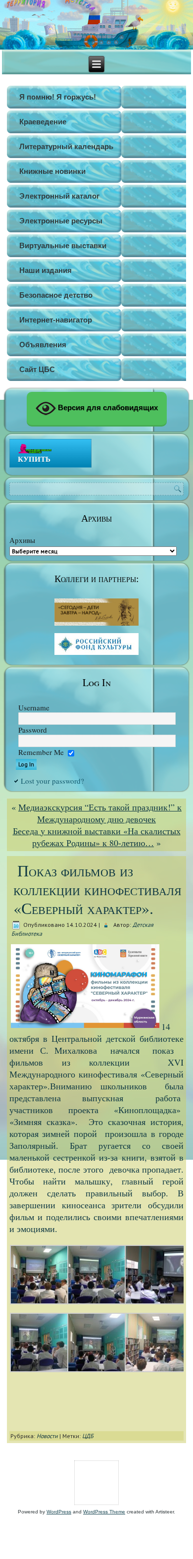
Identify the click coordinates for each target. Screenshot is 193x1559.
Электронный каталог (59, 196)
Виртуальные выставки (62, 245)
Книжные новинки (52, 171)
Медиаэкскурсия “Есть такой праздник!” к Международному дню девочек (100, 813)
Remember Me (41, 752)
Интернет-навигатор (55, 320)
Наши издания (45, 270)
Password (32, 730)
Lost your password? (52, 781)
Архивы (22, 540)
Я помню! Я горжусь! (57, 97)
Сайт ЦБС (37, 369)
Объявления (42, 344)
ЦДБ (88, 1436)
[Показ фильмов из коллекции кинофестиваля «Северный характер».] (39, 1301)
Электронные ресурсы (60, 220)
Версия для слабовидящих (107, 407)
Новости (47, 1436)
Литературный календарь (66, 146)
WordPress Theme (104, 1511)
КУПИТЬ (34, 458)
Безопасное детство (56, 295)
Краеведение (42, 121)
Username (33, 707)
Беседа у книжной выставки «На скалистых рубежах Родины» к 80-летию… (97, 837)
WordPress (59, 1511)
